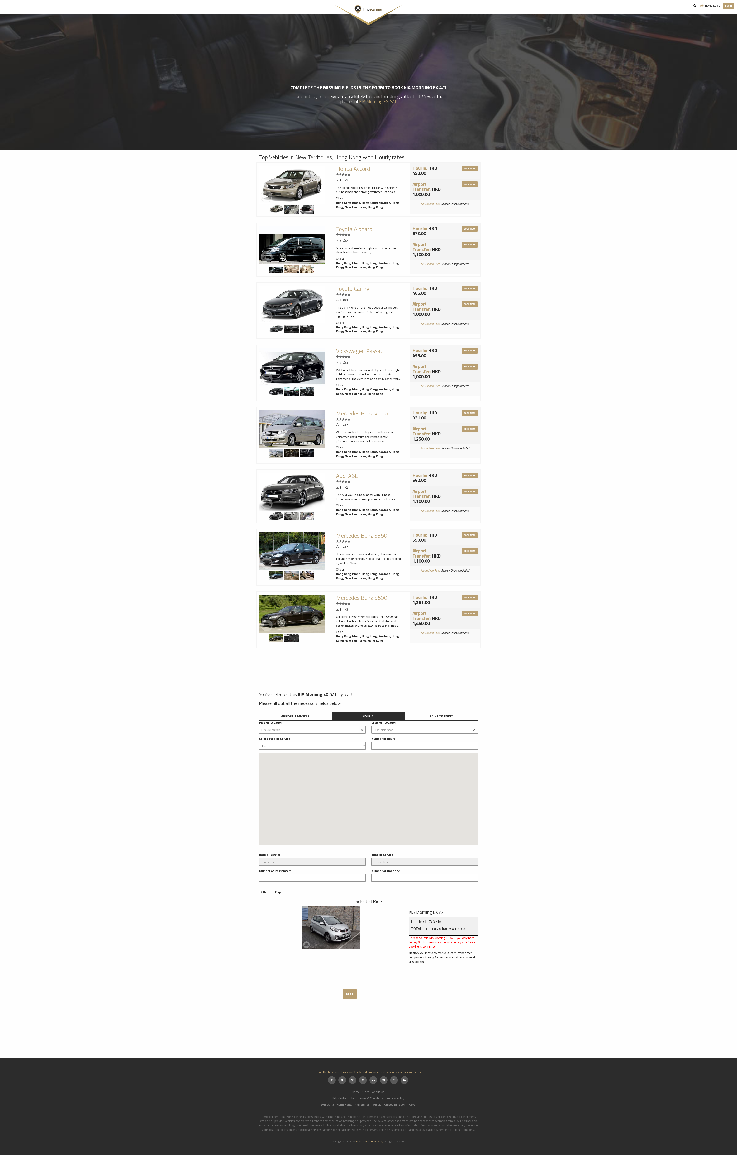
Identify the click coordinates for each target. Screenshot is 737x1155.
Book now (469, 168)
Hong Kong (713, 5)
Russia (377, 1104)
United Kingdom (395, 1104)
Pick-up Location (271, 722)
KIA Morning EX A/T (377, 101)
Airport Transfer (295, 716)
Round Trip (272, 892)
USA (412, 1104)
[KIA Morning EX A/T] (331, 923)
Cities (365, 1092)
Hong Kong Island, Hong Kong (356, 202)
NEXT (350, 994)
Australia (327, 1104)
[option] (292, 185)
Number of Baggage (385, 871)
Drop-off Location (384, 722)
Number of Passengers (275, 871)
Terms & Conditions (371, 1098)
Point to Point (441, 716)
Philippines (362, 1104)
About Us (378, 1092)
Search (695, 6)
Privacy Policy (395, 1098)
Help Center (339, 1098)
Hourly (368, 716)
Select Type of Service (274, 739)
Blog (352, 1098)
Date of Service (270, 855)
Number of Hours (383, 739)
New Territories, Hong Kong (364, 207)
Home (356, 1092)
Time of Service (382, 855)
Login (728, 5)
